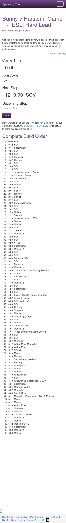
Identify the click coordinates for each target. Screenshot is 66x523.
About (11, 516)
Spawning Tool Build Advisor (38, 125)
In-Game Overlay (16, 519)
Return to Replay (58, 53)
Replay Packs (33, 519)
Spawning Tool (11, 4)
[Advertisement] (33, 475)
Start (6, 115)
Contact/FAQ (22, 516)
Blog (4, 516)
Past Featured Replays (41, 516)
